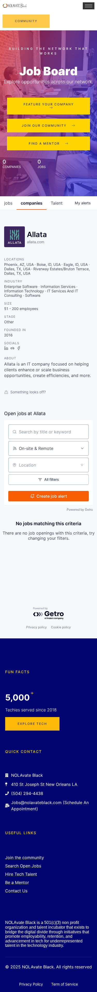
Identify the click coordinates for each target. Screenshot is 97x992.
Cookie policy (61, 627)
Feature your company (49, 104)
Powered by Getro (80, 509)
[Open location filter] (82, 465)
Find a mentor (44, 143)
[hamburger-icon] (88, 5)
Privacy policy (36, 627)
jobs (8, 203)
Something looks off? (28, 392)
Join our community (44, 125)
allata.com (35, 242)
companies (31, 203)
